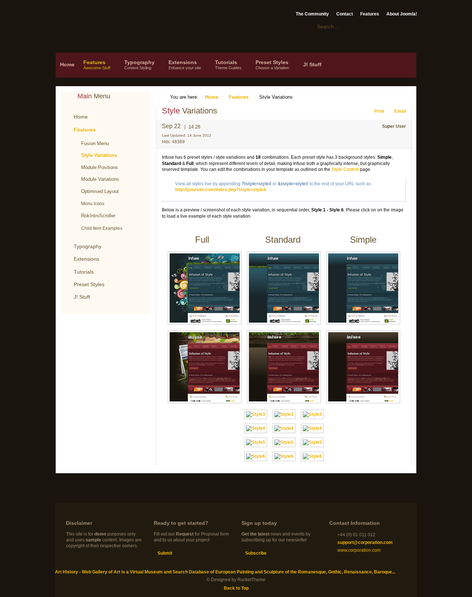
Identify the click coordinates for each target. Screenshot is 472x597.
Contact (344, 14)
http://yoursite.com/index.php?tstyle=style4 (220, 189)
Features (369, 14)
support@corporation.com (365, 542)
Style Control (345, 169)
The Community (312, 14)
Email (400, 111)
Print (379, 111)
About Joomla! (401, 14)
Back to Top (236, 588)
